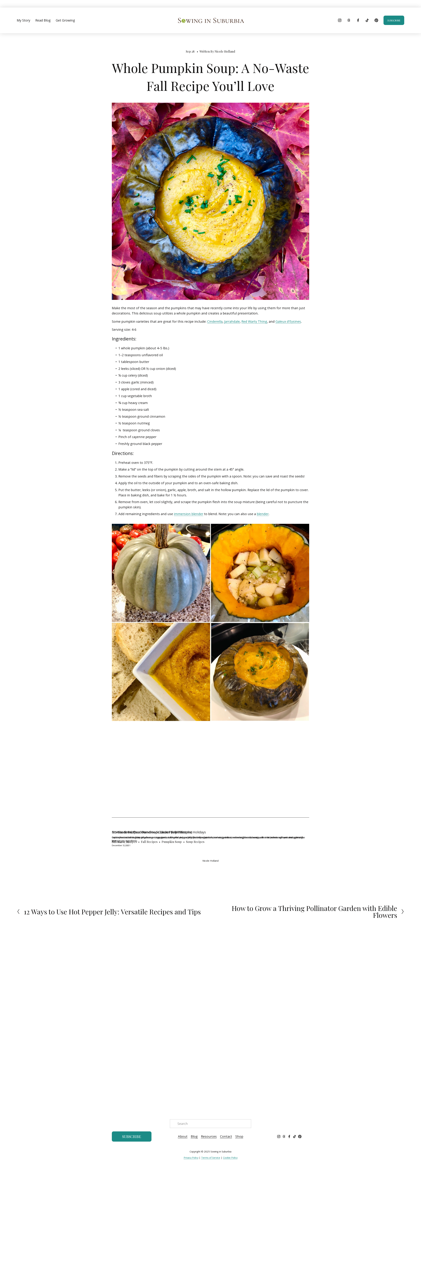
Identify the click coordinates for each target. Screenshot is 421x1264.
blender (263, 514)
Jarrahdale (232, 321)
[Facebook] (358, 20)
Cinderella (215, 321)
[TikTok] (367, 20)
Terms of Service (210, 1157)
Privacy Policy (191, 1157)
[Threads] (349, 20)
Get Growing (65, 20)
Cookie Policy (230, 1157)
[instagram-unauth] (340, 20)
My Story (23, 20)
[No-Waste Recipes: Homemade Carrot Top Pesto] (210, 826)
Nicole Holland (225, 51)
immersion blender (188, 514)
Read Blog (43, 20)
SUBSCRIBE (393, 20)
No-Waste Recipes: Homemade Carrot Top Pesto (149, 832)
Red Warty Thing (254, 321)
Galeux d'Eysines (288, 321)
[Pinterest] (376, 20)
